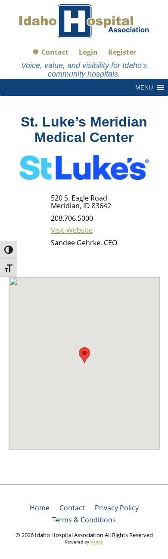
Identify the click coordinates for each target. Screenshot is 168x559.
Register (122, 52)
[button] (144, 87)
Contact (54, 52)
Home (40, 508)
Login (88, 52)
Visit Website (72, 230)
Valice (96, 542)
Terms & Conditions (84, 520)
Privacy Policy (117, 508)
